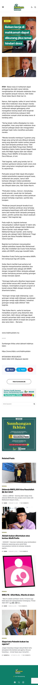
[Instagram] (23, 682)
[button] (3, 7)
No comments (24, 503)
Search (34, 404)
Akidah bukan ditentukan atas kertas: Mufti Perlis (16, 537)
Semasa (7, 21)
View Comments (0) (19, 381)
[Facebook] (14, 682)
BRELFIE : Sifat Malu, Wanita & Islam (18, 595)
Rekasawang (21, 676)
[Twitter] (19, 682)
